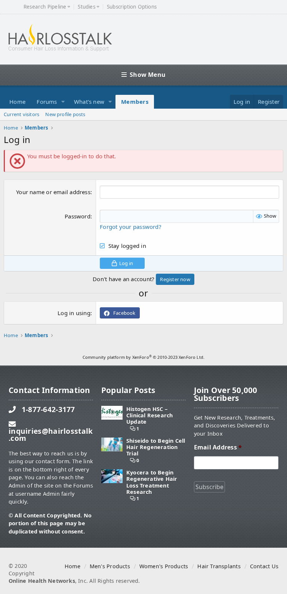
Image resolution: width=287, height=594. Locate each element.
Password (77, 216)
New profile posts (65, 114)
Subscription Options (132, 6)
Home (17, 101)
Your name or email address (53, 192)
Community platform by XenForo (143, 357)
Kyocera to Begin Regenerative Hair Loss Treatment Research (152, 482)
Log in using (74, 313)
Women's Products (163, 566)
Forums (47, 101)
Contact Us (264, 566)
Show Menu (148, 75)
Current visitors (21, 114)
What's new (89, 101)
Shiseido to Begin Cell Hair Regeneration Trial (155, 447)
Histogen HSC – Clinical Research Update (149, 415)
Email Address (218, 447)
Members (134, 101)
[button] (63, 102)
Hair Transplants (218, 566)
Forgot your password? (130, 226)
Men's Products (110, 566)
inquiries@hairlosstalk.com (51, 434)
